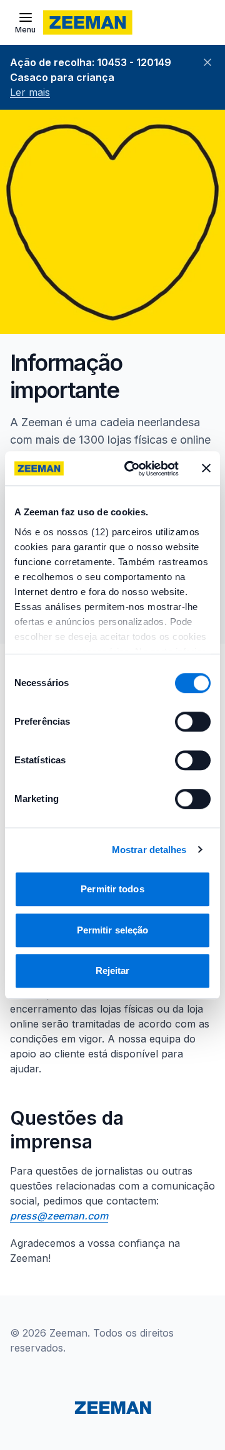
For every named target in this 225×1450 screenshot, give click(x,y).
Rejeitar (113, 970)
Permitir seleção (113, 930)
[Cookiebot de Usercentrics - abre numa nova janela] (132, 468)
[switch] (193, 722)
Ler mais (30, 92)
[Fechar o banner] (206, 468)
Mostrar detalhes (149, 849)
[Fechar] (207, 62)
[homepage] (87, 22)
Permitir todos (112, 889)
